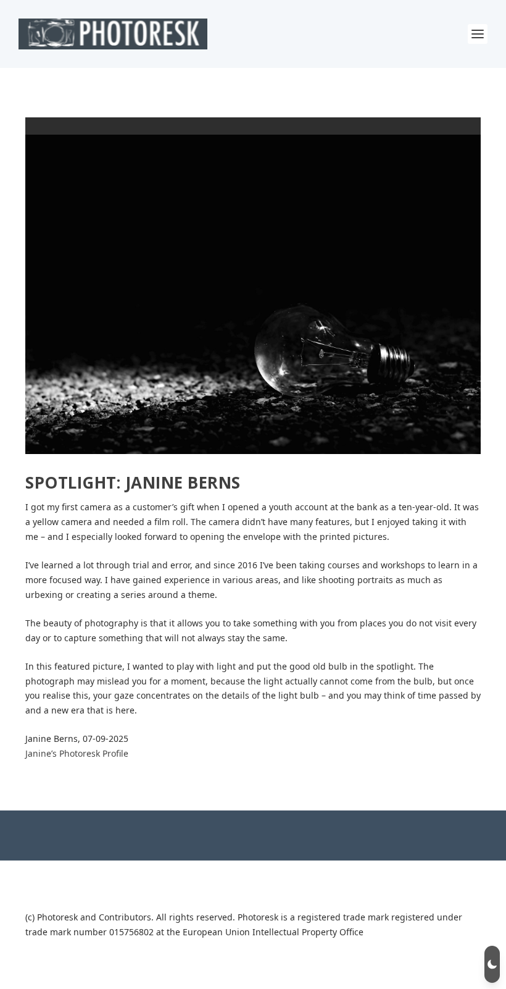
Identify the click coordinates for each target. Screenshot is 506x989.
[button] (492, 964)
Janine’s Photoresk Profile (76, 753)
